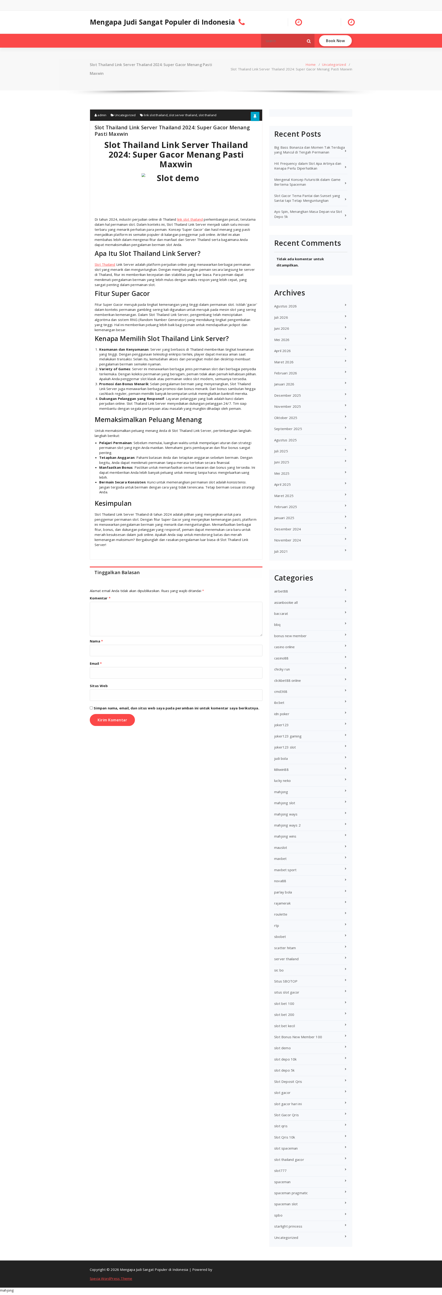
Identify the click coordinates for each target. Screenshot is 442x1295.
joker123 (281, 725)
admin (101, 115)
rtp (276, 925)
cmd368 (280, 691)
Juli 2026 (281, 317)
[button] (308, 40)
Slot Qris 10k (284, 1137)
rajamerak (282, 903)
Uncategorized (334, 64)
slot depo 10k (285, 1059)
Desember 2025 (287, 395)
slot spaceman (286, 1148)
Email (96, 663)
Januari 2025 (284, 517)
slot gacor (282, 1092)
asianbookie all (286, 602)
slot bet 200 (284, 1014)
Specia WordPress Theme (111, 1278)
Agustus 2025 (285, 440)
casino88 (281, 658)
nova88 (280, 881)
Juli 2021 (281, 551)
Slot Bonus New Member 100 (298, 1037)
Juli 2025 (281, 451)
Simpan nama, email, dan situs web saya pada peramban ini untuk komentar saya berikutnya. (176, 708)
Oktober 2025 (285, 417)
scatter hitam (285, 947)
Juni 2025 (281, 462)
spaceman (282, 1181)
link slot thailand (156, 115)
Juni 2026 (281, 328)
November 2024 (287, 540)
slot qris (281, 1126)
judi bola (281, 758)
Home (310, 64)
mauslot (280, 847)
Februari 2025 (285, 506)
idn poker (281, 713)
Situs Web (99, 685)
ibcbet (279, 702)
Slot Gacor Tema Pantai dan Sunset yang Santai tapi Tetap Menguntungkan (307, 198)
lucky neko (282, 780)
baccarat (281, 613)
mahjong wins (285, 836)
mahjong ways (285, 814)
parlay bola (283, 892)
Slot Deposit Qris (288, 1081)
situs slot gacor (286, 992)
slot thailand (208, 115)
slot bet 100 (284, 1003)
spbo (278, 1215)
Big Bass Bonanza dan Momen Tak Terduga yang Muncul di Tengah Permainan (309, 149)
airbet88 (281, 591)
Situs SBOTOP (285, 981)
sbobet (280, 936)
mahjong (281, 791)
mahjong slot (284, 803)
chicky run (282, 669)
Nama (96, 641)
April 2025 (282, 484)
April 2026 (282, 350)
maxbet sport (285, 869)
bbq (277, 624)
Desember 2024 (287, 529)
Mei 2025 (282, 473)
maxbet (280, 858)
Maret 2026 (284, 362)
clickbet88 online (287, 680)
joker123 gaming (288, 736)
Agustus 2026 (285, 306)
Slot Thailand (105, 264)
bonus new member (290, 635)
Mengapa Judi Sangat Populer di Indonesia (162, 22)
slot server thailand (183, 115)
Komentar (100, 598)
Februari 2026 (285, 373)
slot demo (282, 1048)
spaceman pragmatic (291, 1193)
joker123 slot (285, 747)
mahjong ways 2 (287, 825)
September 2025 (288, 428)
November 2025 (287, 406)
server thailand (286, 959)
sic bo (279, 970)
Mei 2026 (282, 339)
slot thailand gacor (289, 1159)
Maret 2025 (284, 495)
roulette (281, 914)
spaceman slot (286, 1204)
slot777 (280, 1170)
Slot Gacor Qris (286, 1115)
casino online (284, 647)
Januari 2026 (284, 384)
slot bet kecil (284, 1025)
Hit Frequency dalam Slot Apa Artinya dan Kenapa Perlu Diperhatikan (307, 166)
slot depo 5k (284, 1070)
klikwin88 (281, 769)
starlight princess (288, 1226)
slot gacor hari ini (288, 1103)
